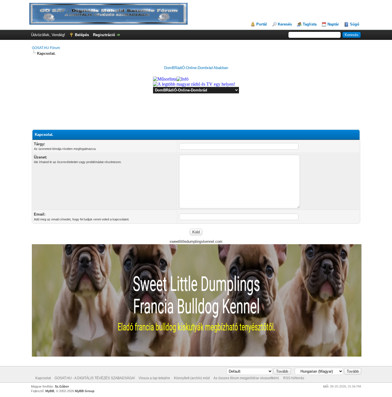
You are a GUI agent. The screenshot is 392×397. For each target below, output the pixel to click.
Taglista (310, 24)
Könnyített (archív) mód (192, 378)
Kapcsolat (43, 378)
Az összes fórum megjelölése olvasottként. (247, 378)
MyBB (49, 391)
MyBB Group (84, 391)
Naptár (333, 24)
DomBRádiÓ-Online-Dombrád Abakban (196, 68)
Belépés (82, 35)
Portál (261, 24)
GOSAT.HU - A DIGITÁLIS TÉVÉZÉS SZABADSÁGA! (95, 378)
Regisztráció (104, 35)
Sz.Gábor (62, 386)
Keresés (285, 24)
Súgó (354, 24)
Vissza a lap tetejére (154, 378)
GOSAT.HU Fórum (46, 48)
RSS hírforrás (293, 378)
